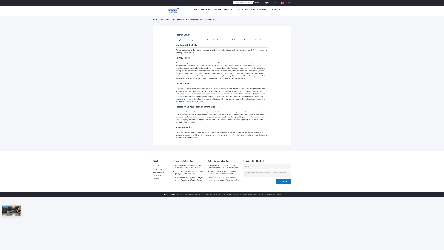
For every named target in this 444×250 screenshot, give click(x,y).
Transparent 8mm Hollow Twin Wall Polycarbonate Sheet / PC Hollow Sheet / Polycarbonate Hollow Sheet (224, 166)
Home (195, 10)
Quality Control (258, 10)
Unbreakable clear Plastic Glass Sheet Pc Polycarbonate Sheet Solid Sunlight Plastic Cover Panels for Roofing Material (190, 166)
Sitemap (156, 179)
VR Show (217, 10)
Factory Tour (242, 10)
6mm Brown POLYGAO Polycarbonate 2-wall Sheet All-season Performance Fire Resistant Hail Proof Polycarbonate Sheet (224, 179)
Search (256, 3)
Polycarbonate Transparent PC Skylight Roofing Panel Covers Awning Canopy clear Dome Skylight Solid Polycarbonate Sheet (190, 179)
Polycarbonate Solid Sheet (183, 161)
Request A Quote (270, 3)
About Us (228, 10)
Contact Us (275, 10)
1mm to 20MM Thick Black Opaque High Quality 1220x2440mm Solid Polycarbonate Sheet (190, 173)
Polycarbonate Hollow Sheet (219, 161)
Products (205, 10)
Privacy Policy (169, 194)
